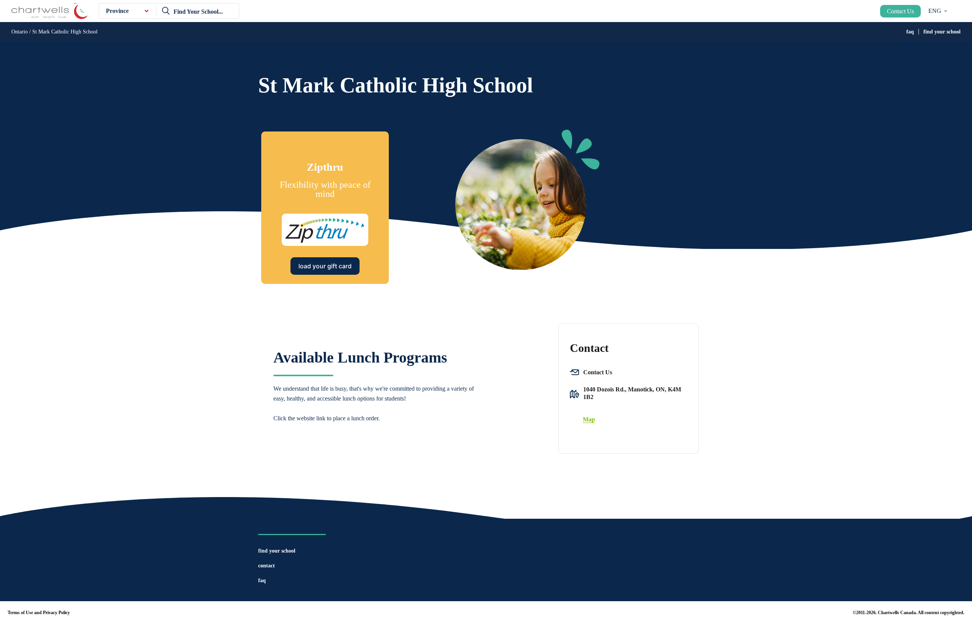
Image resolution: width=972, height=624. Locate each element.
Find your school (942, 32)
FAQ (910, 32)
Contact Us (900, 11)
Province (117, 11)
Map (589, 419)
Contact (266, 566)
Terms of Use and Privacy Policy (39, 612)
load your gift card (325, 266)
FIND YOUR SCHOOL (276, 551)
